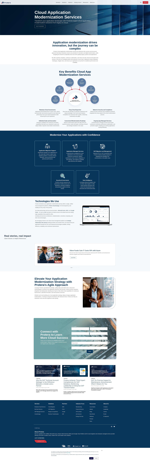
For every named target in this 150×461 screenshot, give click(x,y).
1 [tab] (71, 268)
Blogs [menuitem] (91, 411)
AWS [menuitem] (63, 406)
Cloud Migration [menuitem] (51, 406)
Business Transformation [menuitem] (53, 414)
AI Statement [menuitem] (106, 416)
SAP (45, 212)
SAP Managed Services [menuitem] (40, 411)
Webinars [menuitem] (92, 416)
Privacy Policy (68, 452)
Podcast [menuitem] (91, 418)
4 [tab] (78, 268)
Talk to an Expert (40, 26)
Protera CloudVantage (54, 205)
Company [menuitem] (105, 406)
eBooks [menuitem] (91, 409)
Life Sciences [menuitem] (79, 414)
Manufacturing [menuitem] (79, 406)
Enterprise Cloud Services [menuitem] (40, 406)
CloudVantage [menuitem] (38, 414)
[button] (112, 426)
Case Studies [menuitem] (92, 406)
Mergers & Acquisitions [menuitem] (53, 411)
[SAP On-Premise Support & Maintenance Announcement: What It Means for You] (102, 371)
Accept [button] (91, 458)
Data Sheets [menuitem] (92, 414)
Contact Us (145, 2)
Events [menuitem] (104, 414)
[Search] (141, 2)
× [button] (102, 450)
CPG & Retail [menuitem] (79, 411)
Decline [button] (96, 458)
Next (118, 255)
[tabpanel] (75, 254)
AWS (67, 210)
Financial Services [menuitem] (80, 409)
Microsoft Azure (61, 210)
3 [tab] (75, 268)
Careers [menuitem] (105, 411)
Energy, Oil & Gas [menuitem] (79, 416)
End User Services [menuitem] (38, 409)
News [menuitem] (91, 421)
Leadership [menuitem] (105, 409)
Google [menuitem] (63, 411)
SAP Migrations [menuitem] (51, 409)
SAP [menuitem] (63, 414)
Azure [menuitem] (63, 409)
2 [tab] (73, 268)
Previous (31, 255)
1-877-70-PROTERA (39, 438)
